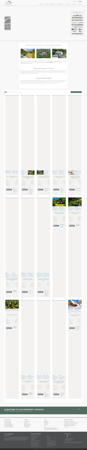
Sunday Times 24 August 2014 (70, 425)
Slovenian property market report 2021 (51, 429)
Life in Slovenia (68, 4)
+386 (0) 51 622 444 (68, 439)
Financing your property (8, 426)
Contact (79, 4)
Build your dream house (35, 443)
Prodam (48, 449)
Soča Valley (49, 438)
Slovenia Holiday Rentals (51, 444)
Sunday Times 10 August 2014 (69, 424)
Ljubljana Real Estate (35, 436)
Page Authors (42, 449)
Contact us (46, 424)
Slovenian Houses (34, 442)
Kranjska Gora (33, 438)
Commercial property (8, 424)
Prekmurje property (34, 444)
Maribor (48, 439)
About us (75, 1)
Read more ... (43, 65)
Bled (48, 435)
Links (45, 425)
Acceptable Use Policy (51, 443)
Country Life (66, 426)
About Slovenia (27, 425)
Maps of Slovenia (27, 424)
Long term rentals (7, 422)
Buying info (46, 421)
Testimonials (26, 426)
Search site (46, 422)
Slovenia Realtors (50, 446)
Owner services (60, 4)
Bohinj (48, 436)
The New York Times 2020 (69, 421)
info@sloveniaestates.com (70, 438)
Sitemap (45, 449)
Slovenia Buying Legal (51, 440)
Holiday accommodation (50, 4)
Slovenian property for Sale (52, 442)
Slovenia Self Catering (35, 446)
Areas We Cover (27, 421)
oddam (51, 449)
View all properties (7, 421)
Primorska (33, 439)
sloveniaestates (68, 440)
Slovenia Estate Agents (35, 440)
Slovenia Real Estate (35, 435)
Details (9, 189)
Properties (41, 4)
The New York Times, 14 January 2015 (71, 422)
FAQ (45, 426)
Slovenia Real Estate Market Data (50, 428)
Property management (8, 425)
